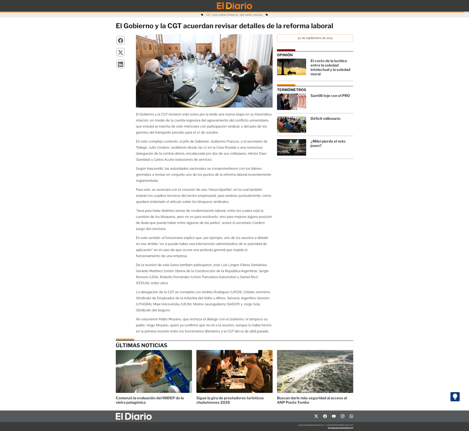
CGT (208, 15)
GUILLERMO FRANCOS (225, 15)
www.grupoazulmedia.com (340, 428)
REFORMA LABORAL (251, 15)
